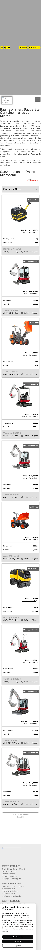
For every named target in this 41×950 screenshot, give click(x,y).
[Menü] (38, 99)
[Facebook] (5, 47)
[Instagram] (1, 47)
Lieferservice (25, 152)
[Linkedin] (8, 47)
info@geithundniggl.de (11, 879)
